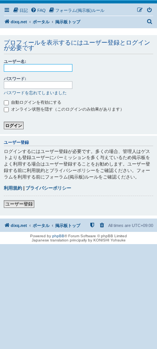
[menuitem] (20, 10)
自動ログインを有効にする (35, 102)
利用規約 (13, 188)
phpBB (58, 236)
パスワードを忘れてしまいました (35, 92)
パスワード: (15, 78)
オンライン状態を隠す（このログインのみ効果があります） (67, 109)
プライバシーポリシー (48, 188)
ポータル (41, 21)
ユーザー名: (15, 61)
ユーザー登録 (19, 204)
